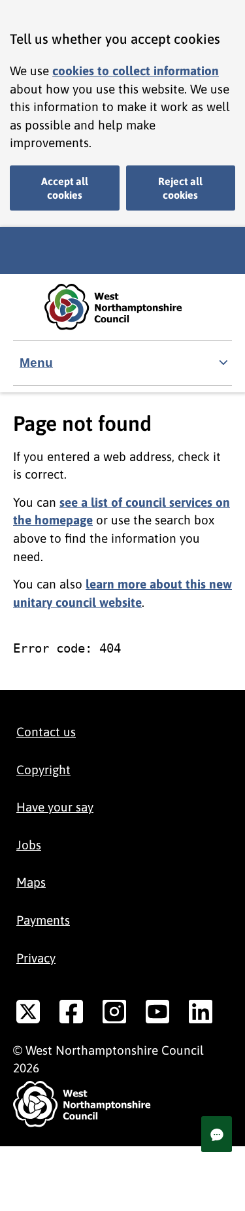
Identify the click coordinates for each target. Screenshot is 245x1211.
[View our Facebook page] (71, 1014)
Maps (31, 882)
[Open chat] (216, 1134)
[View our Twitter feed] (28, 1014)
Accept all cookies (64, 188)
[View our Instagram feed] (114, 1014)
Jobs (28, 845)
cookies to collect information (135, 70)
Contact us (46, 732)
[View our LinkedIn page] (201, 1014)
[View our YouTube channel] (157, 1014)
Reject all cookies (180, 188)
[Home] (122, 307)
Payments (43, 920)
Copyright (43, 769)
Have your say (54, 807)
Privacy (36, 958)
